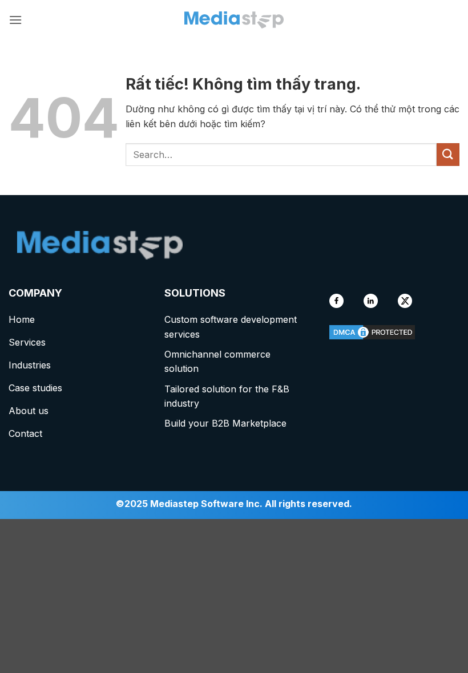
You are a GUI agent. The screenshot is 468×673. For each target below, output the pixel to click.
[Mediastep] (234, 20)
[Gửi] (448, 154)
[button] (15, 20)
